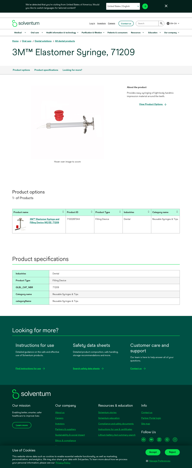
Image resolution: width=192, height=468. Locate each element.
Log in (92, 23)
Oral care (26, 41)
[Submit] (161, 23)
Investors (101, 23)
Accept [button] (153, 452)
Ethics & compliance (65, 440)
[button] (158, 461)
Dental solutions (43, 41)
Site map (145, 423)
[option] (67, 125)
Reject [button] (172, 452)
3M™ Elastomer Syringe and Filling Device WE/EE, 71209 (44, 221)
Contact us (146, 412)
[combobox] (150, 23)
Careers (111, 23)
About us (60, 412)
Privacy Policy (63, 462)
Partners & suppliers (65, 429)
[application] (67, 122)
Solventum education (109, 418)
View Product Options (151, 104)
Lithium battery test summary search (116, 435)
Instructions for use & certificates (115, 429)
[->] (145, 6)
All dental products (65, 41)
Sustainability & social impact (70, 435)
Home (15, 41)
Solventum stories (107, 412)
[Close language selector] (166, 6)
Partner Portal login (151, 418)
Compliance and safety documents (116, 423)
